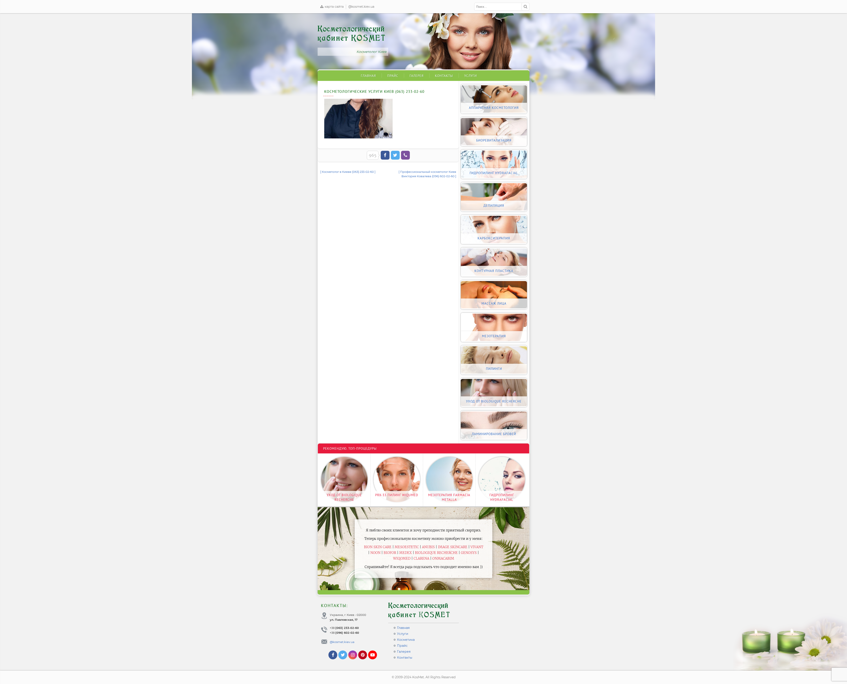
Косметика (406, 640)
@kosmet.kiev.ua (361, 7)
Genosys (469, 553)
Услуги (470, 76)
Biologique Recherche (436, 553)
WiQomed (401, 558)
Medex (405, 553)
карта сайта (334, 7)
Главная (368, 76)
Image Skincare (452, 547)
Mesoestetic (407, 547)
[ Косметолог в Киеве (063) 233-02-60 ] (347, 171)
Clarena (421, 558)
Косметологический (352, 33)
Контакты (444, 76)
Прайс (392, 76)
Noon (375, 553)
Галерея (417, 76)
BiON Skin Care (378, 547)
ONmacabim (443, 558)
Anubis (428, 547)
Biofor (390, 553)
